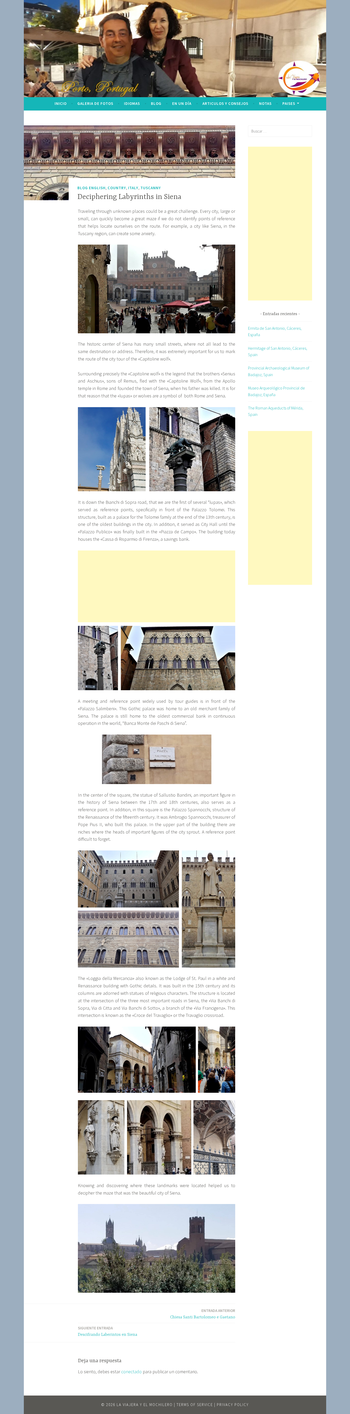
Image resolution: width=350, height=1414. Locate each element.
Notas (265, 103)
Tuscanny (150, 187)
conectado (131, 1372)
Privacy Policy (233, 1404)
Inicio (61, 103)
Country (117, 187)
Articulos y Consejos (225, 103)
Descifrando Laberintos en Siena (107, 1331)
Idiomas (132, 103)
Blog (156, 103)
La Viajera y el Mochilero (145, 1404)
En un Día (181, 103)
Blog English (91, 187)
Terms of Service (195, 1404)
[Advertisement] (156, 586)
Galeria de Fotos (95, 103)
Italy (133, 187)
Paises (288, 103)
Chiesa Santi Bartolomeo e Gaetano (202, 1314)
